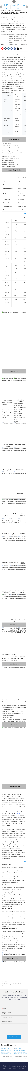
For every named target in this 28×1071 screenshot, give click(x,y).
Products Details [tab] (14, 55)
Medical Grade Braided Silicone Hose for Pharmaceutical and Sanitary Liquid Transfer (21, 1057)
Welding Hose (20, 814)
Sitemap (15, 1068)
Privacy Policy (21, 1068)
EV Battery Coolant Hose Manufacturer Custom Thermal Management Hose (7, 1057)
